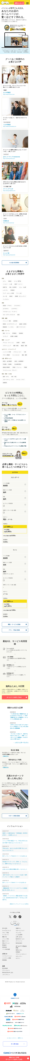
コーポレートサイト (12, 1038)
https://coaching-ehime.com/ (9, 158)
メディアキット (6, 974)
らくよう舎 (6, 253)
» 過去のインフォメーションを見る (18, 904)
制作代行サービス (20, 939)
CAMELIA (6, 221)
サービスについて (6, 930)
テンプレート (5, 934)
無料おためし (18, 3)
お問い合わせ (19, 937)
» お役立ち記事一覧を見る (21, 742)
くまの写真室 (7, 124)
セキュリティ (19, 956)
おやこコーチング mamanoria (11, 157)
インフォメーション (7, 956)
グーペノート (19, 941)
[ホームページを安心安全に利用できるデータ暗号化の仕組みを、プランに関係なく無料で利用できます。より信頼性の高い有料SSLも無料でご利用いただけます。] (25, 498)
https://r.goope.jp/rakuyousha (9, 254)
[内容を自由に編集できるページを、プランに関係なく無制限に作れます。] (25, 484)
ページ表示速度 (6, 949)
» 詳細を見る (5, 756)
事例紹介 (4, 945)
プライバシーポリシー (21, 954)
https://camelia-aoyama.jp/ (8, 222)
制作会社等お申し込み (7, 972)
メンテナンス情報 (6, 958)
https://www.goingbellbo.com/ (9, 190)
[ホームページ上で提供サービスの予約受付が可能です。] (25, 504)
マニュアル (18, 932)
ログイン (18, 958)
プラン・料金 (5, 932)
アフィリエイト (6, 970)
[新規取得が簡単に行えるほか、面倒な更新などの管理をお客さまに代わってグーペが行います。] (25, 491)
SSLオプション (6, 943)
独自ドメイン (5, 941)
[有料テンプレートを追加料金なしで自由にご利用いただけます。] (25, 511)
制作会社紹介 (19, 943)
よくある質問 (19, 934)
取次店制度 (5, 968)
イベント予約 (5, 939)
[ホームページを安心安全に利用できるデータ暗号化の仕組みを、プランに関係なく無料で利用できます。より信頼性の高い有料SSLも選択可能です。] (25, 571)
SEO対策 (4, 947)
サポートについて (20, 930)
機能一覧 (4, 937)
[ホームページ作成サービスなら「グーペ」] (8, 3)
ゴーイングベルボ (8, 189)
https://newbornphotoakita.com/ (9, 126)
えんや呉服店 (7, 92)
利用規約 (18, 952)
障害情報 (4, 960)
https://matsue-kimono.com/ (9, 94)
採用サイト (20, 1038)
